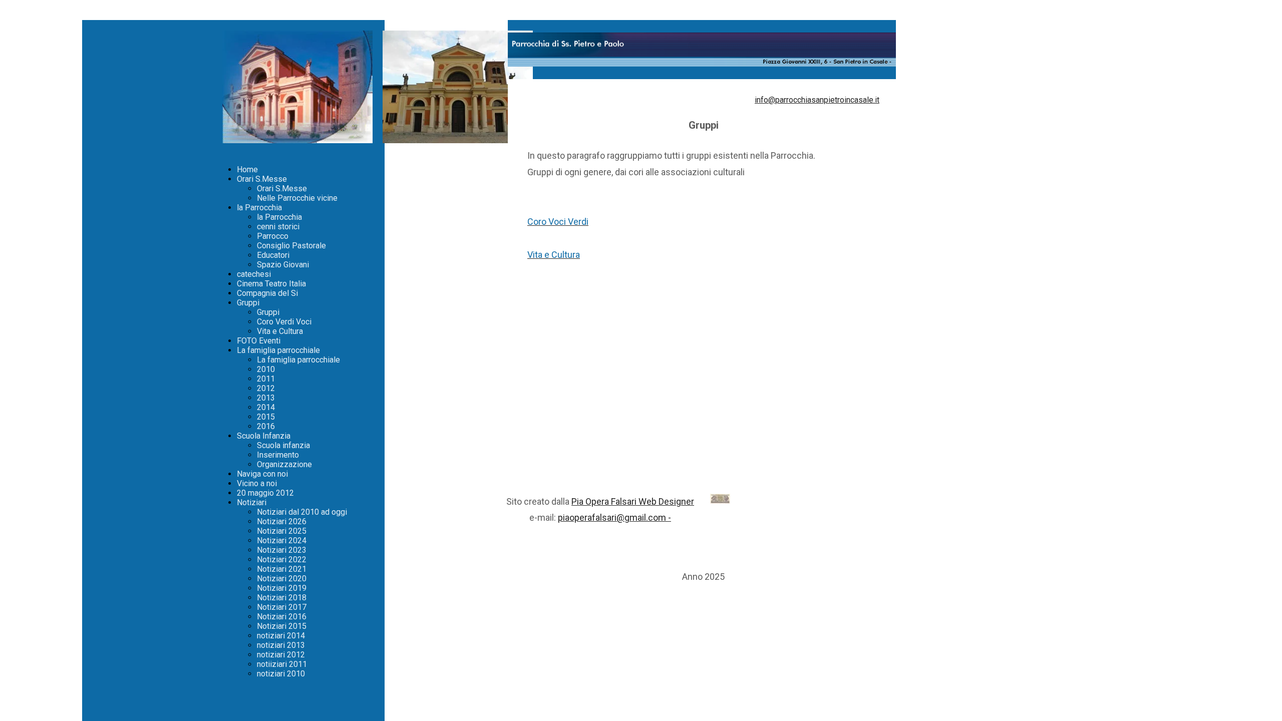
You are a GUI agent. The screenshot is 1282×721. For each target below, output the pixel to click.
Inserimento (278, 455)
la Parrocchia (259, 207)
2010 (266, 369)
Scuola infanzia (283, 445)
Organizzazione (284, 464)
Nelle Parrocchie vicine (297, 198)
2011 (266, 379)
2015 (266, 417)
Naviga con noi (262, 474)
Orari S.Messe (262, 179)
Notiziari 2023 (281, 550)
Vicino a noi (257, 483)
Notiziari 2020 (281, 578)
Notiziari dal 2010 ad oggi (302, 512)
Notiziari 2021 (281, 569)
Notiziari (251, 502)
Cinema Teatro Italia (271, 283)
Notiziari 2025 (281, 531)
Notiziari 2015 (281, 626)
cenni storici (278, 226)
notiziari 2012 (281, 654)
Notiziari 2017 (281, 607)
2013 (266, 398)
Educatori (273, 255)
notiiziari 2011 (282, 664)
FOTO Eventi (258, 340)
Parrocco (272, 236)
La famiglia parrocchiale (278, 350)
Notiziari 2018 (281, 597)
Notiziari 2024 (281, 540)
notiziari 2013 (281, 645)
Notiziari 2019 (281, 588)
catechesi (254, 274)
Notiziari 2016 (281, 616)
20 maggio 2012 (265, 493)
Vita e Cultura (280, 331)
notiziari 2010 (281, 673)
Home (247, 169)
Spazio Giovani (283, 264)
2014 (266, 407)
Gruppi (248, 302)
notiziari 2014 (281, 635)
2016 (266, 426)
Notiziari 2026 (281, 521)
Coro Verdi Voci (284, 321)
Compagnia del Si (267, 293)
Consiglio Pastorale (291, 245)
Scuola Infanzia (263, 436)
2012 (266, 388)
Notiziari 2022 (281, 559)
